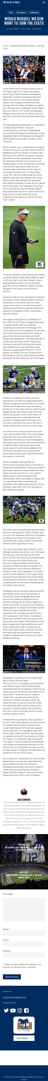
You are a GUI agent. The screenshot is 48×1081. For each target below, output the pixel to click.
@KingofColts (18, 113)
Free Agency (21, 12)
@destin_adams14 (11, 111)
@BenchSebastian (24, 828)
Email (6, 940)
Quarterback (34, 12)
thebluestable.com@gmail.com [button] (14, 997)
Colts (11, 12)
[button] (44, 2)
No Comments (37, 29)
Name (6, 929)
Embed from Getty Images (11, 54)
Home (5, 46)
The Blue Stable (11, 2)
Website (6, 951)
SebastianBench (13, 29)
